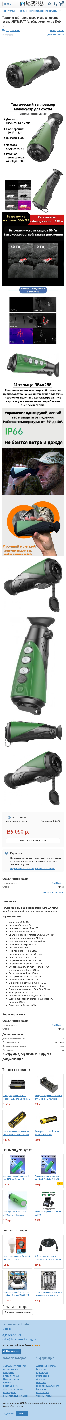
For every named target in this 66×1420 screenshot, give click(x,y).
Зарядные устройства (14, 1365)
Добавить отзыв (55, 34)
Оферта (40, 1379)
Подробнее (8, 1413)
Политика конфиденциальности (47, 1384)
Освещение (9, 1392)
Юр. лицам (42, 1372)
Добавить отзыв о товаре (17, 1312)
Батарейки (8, 1372)
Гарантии (41, 1369)
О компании (42, 1392)
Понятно (22, 1413)
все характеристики (53, 892)
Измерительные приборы (11, 1380)
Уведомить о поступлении (33, 840)
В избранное (57, 30)
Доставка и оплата (46, 1365)
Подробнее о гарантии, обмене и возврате (32, 868)
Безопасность (10, 1385)
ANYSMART (58, 882)
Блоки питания (11, 1375)
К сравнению (13, 30)
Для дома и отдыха (13, 1389)
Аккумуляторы (10, 1369)
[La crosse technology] (32, 4)
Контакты (41, 1389)
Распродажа (42, 1375)
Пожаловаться (13, 1351)
